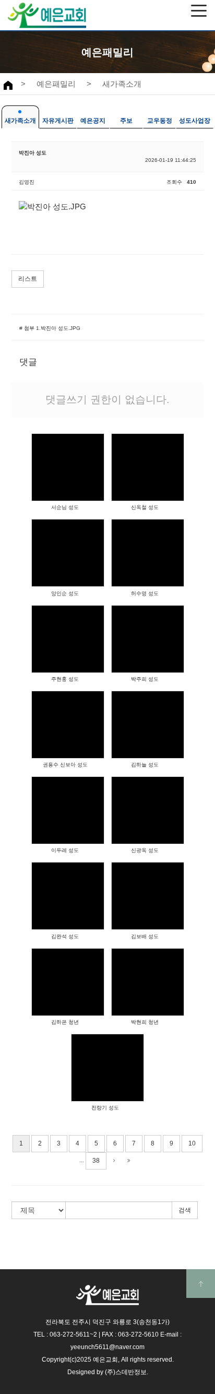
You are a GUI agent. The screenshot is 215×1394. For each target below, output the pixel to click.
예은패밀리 (56, 83)
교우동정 (159, 120)
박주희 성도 (145, 679)
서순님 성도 (65, 507)
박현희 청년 (145, 1022)
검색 (184, 1210)
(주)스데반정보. (126, 1372)
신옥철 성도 (145, 507)
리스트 (27, 278)
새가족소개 (121, 83)
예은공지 (92, 120)
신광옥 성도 (145, 850)
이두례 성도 (65, 850)
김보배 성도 (145, 936)
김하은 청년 (65, 1022)
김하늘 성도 (145, 764)
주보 (126, 120)
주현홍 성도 (65, 679)
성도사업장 (194, 120)
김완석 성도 (65, 936)
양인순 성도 (65, 593)
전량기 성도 (105, 1108)
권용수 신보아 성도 (65, 764)
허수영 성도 (145, 593)
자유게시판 (58, 120)
